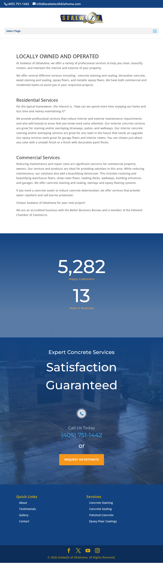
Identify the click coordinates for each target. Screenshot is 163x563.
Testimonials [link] (27, 509)
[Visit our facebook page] (68, 550)
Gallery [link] (23, 515)
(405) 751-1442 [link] (81, 435)
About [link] (23, 503)
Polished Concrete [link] (101, 515)
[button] (155, 31)
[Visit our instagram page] (97, 550)
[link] (18, 4)
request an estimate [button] (81, 459)
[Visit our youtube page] (87, 550)
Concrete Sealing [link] (100, 509)
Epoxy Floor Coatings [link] (103, 521)
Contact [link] (24, 521)
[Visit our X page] (78, 550)
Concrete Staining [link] (101, 503)
